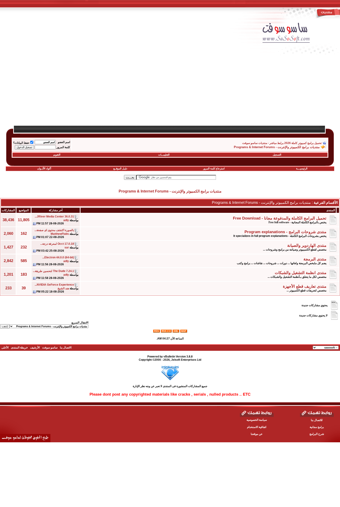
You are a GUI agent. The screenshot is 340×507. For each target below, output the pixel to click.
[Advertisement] (195, 93)
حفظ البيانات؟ (21, 142)
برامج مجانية (317, 427)
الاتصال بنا (65, 347)
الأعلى (5, 347)
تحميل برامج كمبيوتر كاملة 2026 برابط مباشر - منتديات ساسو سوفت (281, 143)
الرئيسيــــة (301, 168)
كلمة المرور (63, 147)
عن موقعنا (257, 434)
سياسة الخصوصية (257, 419)
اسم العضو (64, 142)
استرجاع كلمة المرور (214, 168)
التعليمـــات (164, 154)
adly (66, 220)
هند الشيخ (63, 288)
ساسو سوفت (50, 347)
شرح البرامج (316, 434)
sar (67, 247)
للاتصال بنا (317, 420)
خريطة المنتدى (19, 347)
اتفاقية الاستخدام (256, 427)
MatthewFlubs (60, 233)
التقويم (56, 154)
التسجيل (277, 154)
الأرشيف (35, 347)
